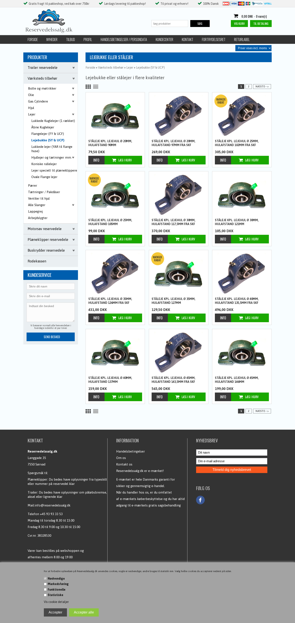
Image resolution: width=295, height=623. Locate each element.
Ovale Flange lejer (44, 177)
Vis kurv (239, 23)
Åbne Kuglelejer (42, 127)
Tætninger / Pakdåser (44, 192)
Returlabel (242, 39)
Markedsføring (58, 584)
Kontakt (187, 39)
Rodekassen (37, 261)
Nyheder (51, 39)
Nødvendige (56, 578)
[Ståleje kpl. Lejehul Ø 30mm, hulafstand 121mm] (242, 194)
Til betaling (260, 23)
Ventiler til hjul (39, 198)
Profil (88, 39)
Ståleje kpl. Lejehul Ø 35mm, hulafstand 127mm (173, 300)
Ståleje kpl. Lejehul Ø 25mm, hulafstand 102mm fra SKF (237, 143)
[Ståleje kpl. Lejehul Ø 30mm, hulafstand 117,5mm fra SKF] (179, 194)
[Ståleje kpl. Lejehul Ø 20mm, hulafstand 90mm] (115, 115)
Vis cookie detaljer (56, 602)
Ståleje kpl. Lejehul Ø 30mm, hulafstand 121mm (237, 222)
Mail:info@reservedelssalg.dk (49, 505)
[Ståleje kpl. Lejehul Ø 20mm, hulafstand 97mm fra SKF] (179, 115)
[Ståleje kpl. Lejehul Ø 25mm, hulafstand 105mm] (115, 194)
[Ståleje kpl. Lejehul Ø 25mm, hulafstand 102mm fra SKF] (242, 115)
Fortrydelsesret (213, 39)
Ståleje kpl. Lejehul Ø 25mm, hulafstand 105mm (110, 222)
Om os (121, 458)
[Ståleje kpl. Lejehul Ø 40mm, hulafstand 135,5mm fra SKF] (242, 273)
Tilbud (70, 39)
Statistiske (55, 595)
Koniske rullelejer (44, 164)
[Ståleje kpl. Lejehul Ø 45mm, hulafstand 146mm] (242, 352)
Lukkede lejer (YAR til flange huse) (51, 149)
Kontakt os (124, 464)
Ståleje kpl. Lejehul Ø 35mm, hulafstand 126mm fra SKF (110, 300)
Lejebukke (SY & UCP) (47, 140)
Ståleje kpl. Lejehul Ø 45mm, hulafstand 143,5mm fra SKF (173, 379)
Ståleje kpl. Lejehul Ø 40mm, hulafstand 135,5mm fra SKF (237, 300)
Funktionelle (56, 589)
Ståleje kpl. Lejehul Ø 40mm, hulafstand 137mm (110, 379)
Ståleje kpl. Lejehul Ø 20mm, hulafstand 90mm (110, 143)
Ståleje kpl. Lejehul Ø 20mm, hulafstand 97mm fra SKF (173, 143)
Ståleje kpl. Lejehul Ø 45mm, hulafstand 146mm (237, 379)
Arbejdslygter (38, 218)
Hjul (31, 108)
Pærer (32, 185)
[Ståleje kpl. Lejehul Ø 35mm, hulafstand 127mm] (179, 273)
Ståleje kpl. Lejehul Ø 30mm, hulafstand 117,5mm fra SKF (173, 222)
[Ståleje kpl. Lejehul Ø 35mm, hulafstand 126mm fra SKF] (115, 273)
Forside (33, 39)
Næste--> (262, 86)
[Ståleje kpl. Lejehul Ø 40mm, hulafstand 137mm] (115, 352)
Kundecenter (164, 39)
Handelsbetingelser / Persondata (124, 39)
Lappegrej (35, 211)
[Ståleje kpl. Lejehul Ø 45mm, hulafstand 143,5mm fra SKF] (179, 352)
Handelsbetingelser (130, 451)
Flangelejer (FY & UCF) (47, 134)
